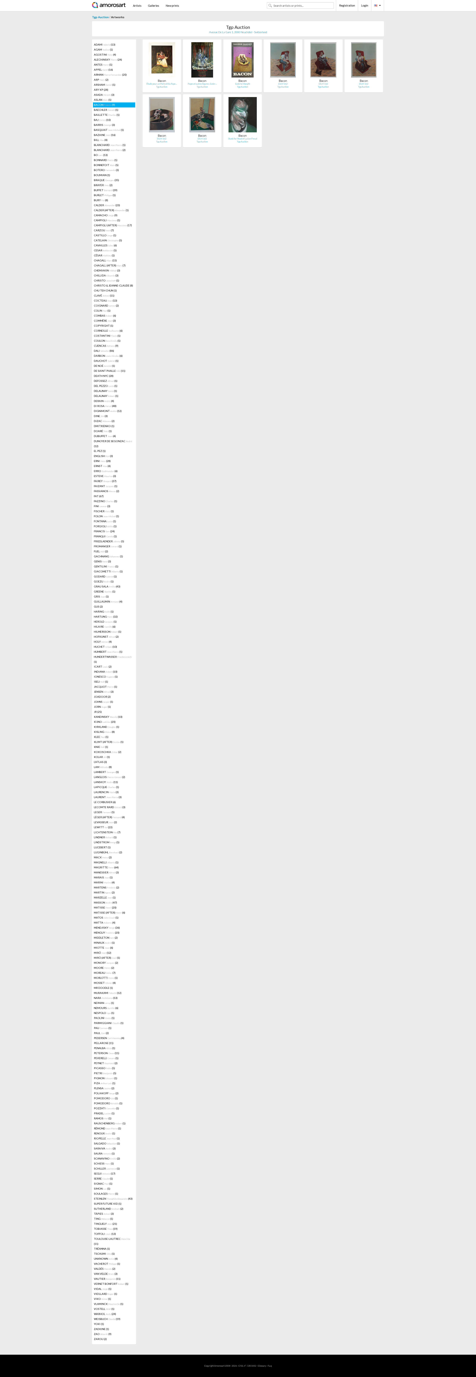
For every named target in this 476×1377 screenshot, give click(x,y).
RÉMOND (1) (107, 1128)
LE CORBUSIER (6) (105, 802)
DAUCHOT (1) (106, 360)
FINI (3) (102, 506)
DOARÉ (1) (103, 431)
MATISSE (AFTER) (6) (109, 912)
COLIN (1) (102, 310)
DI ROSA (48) (105, 406)
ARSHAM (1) (104, 84)
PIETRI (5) (105, 1073)
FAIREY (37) (105, 481)
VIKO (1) (102, 1298)
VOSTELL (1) (104, 1308)
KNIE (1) (101, 746)
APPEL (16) (103, 69)
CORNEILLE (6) (108, 330)
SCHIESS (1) (104, 1163)
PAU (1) (102, 1028)
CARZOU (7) (104, 230)
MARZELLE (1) (105, 897)
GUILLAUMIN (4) (108, 601)
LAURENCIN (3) (106, 792)
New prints (172, 5)
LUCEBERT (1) (102, 847)
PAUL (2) (101, 1033)
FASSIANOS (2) (106, 491)
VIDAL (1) (102, 1288)
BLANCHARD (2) (110, 150)
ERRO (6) (106, 471)
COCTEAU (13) (105, 300)
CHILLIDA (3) (106, 275)
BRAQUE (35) (106, 180)
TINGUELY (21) (105, 1223)
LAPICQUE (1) (106, 787)
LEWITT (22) (103, 827)
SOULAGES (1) (106, 1193)
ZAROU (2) (100, 1339)
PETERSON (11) (106, 1053)
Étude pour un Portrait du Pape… (162, 83)
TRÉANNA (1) (102, 1248)
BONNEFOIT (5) (106, 165)
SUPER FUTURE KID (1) (107, 1203)
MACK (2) (103, 857)
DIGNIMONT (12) (108, 411)
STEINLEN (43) (113, 1198)
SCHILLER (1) (107, 1168)
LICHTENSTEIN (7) (107, 832)
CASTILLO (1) (105, 235)
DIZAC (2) (104, 421)
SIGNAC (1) (103, 1183)
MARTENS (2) (106, 887)
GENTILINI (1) (106, 566)
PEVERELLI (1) (106, 1058)
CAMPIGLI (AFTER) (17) (113, 225)
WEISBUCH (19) (107, 1318)
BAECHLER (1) (106, 109)
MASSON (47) (105, 902)
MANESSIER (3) (106, 872)
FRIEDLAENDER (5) (109, 541)
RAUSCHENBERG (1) (110, 1123)
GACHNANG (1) (108, 556)
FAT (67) (99, 496)
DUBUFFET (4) (105, 436)
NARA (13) (106, 997)
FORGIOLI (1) (105, 526)
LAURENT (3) (108, 797)
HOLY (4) (103, 641)
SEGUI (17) (104, 1173)
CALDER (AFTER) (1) (111, 210)
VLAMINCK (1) (108, 1303)
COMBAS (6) (105, 315)
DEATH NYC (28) (103, 375)
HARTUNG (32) (106, 616)
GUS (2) (98, 606)
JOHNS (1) (103, 701)
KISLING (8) (104, 731)
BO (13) (101, 155)
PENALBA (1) (104, 1048)
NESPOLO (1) (104, 1012)
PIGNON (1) (105, 1078)
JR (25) (98, 711)
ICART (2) (103, 666)
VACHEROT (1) (107, 1263)
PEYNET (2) (106, 1063)
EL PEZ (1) (100, 450)
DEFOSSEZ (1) (105, 380)
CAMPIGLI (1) (107, 220)
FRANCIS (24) (104, 531)
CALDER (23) (107, 205)
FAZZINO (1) (105, 501)
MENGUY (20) (106, 932)
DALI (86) (104, 350)
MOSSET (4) (105, 982)
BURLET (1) (105, 195)
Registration (347, 5)
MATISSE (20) (105, 907)
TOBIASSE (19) (106, 1228)
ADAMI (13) (104, 44)
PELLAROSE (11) (103, 1043)
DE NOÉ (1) (104, 365)
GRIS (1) (101, 596)
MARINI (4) (104, 882)
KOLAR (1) (102, 756)
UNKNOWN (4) (106, 1258)
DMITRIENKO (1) (104, 426)
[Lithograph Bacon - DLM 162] (283, 61)
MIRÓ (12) (102, 952)
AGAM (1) (103, 49)
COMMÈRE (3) (105, 320)
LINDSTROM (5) (106, 842)
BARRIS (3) (104, 124)
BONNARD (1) (105, 160)
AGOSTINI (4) (105, 54)
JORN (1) (102, 706)
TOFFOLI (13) (105, 1233)
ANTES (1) (103, 64)
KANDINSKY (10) (108, 716)
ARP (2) (101, 79)
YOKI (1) (99, 1324)
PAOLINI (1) (104, 1018)
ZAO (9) (102, 1334)
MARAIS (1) (103, 877)
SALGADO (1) (107, 1143)
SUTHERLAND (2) (108, 1208)
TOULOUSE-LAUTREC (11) (112, 1241)
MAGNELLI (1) (106, 862)
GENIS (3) (102, 561)
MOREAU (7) (104, 972)
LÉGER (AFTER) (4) (109, 817)
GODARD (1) (105, 576)
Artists (137, 5)
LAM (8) (103, 767)
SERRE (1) (103, 1178)
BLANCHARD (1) (110, 144)
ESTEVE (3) (105, 476)
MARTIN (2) (104, 892)
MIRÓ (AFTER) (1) (107, 957)
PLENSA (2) (104, 1088)
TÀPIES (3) (104, 1213)
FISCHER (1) (104, 511)
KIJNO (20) (104, 721)
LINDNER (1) (105, 837)
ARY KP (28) (101, 89)
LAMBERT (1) (106, 772)
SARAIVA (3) (105, 1148)
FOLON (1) (106, 516)
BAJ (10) (102, 119)
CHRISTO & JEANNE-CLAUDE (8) (113, 285)
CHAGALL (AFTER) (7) (110, 265)
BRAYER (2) (103, 185)
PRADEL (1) (104, 1113)
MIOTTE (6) (103, 947)
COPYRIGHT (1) (103, 325)
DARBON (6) (108, 355)
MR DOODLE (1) (103, 987)
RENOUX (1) (104, 1133)
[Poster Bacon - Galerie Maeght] (242, 61)
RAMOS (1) (102, 1118)
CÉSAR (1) (104, 255)
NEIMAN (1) (104, 1002)
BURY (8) (101, 200)
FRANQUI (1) (105, 536)
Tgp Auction (100, 17)
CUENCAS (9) (106, 345)
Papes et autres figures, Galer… (202, 83)
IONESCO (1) (106, 676)
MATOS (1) (106, 917)
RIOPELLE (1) (107, 1138)
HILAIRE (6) (104, 626)
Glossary (262, 1365)
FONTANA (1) (105, 521)
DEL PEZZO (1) (105, 385)
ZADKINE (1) (101, 1329)
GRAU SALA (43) (107, 586)
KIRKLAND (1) (106, 726)
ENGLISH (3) (103, 456)
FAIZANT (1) (105, 486)
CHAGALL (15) (105, 260)
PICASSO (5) (104, 1068)
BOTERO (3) (106, 170)
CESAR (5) (105, 250)
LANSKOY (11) (106, 782)
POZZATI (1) (106, 1108)
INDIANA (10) (105, 671)
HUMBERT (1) (108, 651)
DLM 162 (283, 83)
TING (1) (103, 1218)
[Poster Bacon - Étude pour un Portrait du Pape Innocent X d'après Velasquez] (162, 61)
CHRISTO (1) (106, 280)
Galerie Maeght (242, 83)
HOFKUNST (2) (106, 636)
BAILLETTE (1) (107, 114)
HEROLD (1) (105, 621)
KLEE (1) (101, 736)
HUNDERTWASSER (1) (113, 659)
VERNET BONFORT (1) (111, 1283)
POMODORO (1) (106, 1098)
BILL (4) (100, 139)
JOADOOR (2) (102, 696)
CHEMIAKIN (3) (107, 270)
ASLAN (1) (102, 99)
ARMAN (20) (110, 74)
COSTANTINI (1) (107, 335)
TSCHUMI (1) (104, 1253)
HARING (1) (104, 611)
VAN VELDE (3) (106, 1273)
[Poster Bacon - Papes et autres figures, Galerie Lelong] (202, 61)
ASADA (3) (104, 94)
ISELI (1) (101, 681)
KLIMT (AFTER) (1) (108, 741)
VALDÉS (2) (104, 1268)
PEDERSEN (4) (109, 1038)
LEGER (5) (104, 812)
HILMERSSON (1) (107, 631)
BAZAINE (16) (104, 134)
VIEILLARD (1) (105, 1293)
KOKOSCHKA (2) (107, 751)
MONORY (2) (106, 962)
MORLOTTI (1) (106, 977)
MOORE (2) (104, 967)
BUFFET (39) (105, 190)
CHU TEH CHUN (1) (105, 290)
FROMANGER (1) (108, 546)
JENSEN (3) (104, 691)
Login (364, 5)
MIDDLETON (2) (106, 937)
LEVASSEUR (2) (105, 822)
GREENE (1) (104, 591)
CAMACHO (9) (105, 215)
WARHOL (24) (105, 1313)
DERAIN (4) (104, 400)
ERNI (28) (102, 461)
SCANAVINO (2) (107, 1158)
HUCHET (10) (105, 646)
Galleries (153, 5)
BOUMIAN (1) (102, 175)
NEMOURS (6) (106, 1007)
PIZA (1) (104, 1083)
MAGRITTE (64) (106, 867)
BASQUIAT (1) (109, 129)
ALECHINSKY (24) (108, 59)
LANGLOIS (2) (109, 777)
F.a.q (270, 1365)
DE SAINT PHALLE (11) (109, 370)
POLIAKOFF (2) (106, 1093)
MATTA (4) (104, 922)
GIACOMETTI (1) (108, 571)
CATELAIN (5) (108, 240)
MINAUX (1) (104, 942)
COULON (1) (107, 340)
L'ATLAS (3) (100, 762)
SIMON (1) (102, 1188)
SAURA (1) (104, 1153)
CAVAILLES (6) (105, 245)
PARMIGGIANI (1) (108, 1023)
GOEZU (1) (104, 581)
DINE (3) (101, 416)
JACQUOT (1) (105, 686)
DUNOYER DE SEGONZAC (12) (113, 443)
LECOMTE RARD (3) (109, 807)
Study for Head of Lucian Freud (242, 138)
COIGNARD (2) (106, 305)
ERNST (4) (102, 466)
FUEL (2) (101, 551)
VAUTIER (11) (107, 1278)
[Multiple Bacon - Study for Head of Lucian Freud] (243, 115)
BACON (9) (104, 104)
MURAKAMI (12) (107, 992)
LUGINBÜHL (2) (108, 852)
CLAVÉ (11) (104, 295)
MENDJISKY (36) (107, 927)
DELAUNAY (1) (105, 390)
